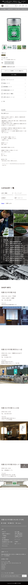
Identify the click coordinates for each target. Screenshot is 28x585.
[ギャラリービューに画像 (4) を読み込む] (19, 47)
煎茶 (21, 533)
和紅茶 (20, 534)
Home (2, 203)
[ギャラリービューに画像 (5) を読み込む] (24, 47)
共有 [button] (4, 101)
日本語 (4, 523)
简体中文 (12, 523)
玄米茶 (20, 536)
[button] (14, 79)
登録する (24, 576)
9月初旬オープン (8, 470)
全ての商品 (3, 9)
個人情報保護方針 (5, 539)
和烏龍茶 (16, 536)
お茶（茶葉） (4, 193)
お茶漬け (3, 198)
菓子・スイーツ (19, 198)
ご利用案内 (4, 535)
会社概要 (4, 537)
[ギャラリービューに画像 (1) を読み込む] (4, 47)
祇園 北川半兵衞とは (6, 533)
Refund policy (5, 545)
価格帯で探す (10, 9)
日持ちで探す (17, 9)
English (19, 523)
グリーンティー (18, 537)
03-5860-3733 (7, 357)
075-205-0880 (7, 300)
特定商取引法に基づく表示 (7, 541)
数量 (2, 62)
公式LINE (4, 531)
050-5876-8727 (8, 413)
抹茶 (16, 533)
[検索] (15, 6)
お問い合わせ (24, 9)
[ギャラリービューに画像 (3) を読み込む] (14, 47)
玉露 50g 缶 (8, 203)
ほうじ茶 (16, 534)
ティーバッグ (18, 193)
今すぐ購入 (14, 74)
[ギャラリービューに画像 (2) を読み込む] (9, 47)
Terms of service (5, 543)
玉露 (18, 533)
